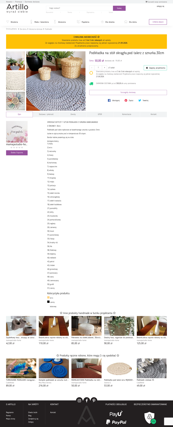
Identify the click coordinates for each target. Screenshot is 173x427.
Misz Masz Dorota (45, 383)
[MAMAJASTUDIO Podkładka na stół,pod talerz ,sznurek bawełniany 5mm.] (86, 368)
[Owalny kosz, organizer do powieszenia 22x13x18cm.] (119, 326)
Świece (70, 12)
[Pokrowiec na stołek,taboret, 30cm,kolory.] (86, 326)
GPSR (100, 114)
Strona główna (11, 29)
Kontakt (154, 114)
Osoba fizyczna (17, 153)
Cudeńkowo (10, 383)
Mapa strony (10, 419)
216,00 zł (43, 386)
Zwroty (73, 114)
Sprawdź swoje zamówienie (157, 2)
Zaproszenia (90, 12)
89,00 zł (10, 386)
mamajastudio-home (13, 340)
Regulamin (10, 412)
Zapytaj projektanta (156, 68)
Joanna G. (107, 383)
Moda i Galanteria (41, 22)
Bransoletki (49, 12)
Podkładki (48, 29)
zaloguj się (160, 6)
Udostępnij (116, 100)
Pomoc (8, 416)
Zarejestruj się (33, 419)
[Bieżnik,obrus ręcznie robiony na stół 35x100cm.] (152, 326)
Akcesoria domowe (35, 29)
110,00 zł (43, 343)
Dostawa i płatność (46, 114)
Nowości (9, 2)
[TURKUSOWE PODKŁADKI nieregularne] (21, 368)
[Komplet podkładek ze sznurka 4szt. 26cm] (54, 368)
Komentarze (126, 114)
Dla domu (133, 22)
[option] (21, 330)
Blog (29, 416)
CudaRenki (140, 383)
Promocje (18, 2)
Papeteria (85, 22)
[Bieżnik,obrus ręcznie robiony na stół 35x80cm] (54, 326)
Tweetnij (145, 100)
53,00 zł (108, 386)
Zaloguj (30, 422)
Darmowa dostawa (32, 2)
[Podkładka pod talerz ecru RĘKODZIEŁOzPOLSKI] (119, 368)
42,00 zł (10, 343)
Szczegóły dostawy (128, 93)
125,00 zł (141, 343)
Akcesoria (62, 22)
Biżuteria (14, 22)
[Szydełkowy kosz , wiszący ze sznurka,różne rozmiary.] (21, 326)
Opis (19, 114)
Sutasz (111, 12)
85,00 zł (75, 343)
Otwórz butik (32, 412)
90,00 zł (108, 343)
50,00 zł (75, 386)
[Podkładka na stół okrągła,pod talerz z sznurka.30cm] (56, 81)
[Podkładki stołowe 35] (152, 368)
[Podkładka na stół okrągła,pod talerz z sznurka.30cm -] (15, 60)
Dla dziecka (109, 22)
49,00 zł (141, 386)
